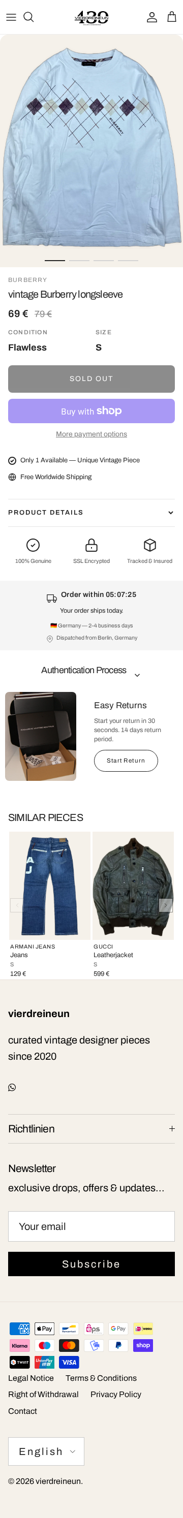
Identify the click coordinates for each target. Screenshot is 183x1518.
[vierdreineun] (91, 17)
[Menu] (11, 17)
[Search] (33, 17)
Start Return (126, 760)
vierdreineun (58, 1481)
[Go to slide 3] (104, 260)
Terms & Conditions (101, 1378)
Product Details (46, 512)
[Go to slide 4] (128, 260)
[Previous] (17, 905)
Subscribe (91, 1264)
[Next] (166, 905)
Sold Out (92, 379)
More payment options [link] (91, 434)
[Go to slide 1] (55, 260)
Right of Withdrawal (43, 1394)
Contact (22, 1411)
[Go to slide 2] (79, 260)
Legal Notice (31, 1378)
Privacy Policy (115, 1394)
